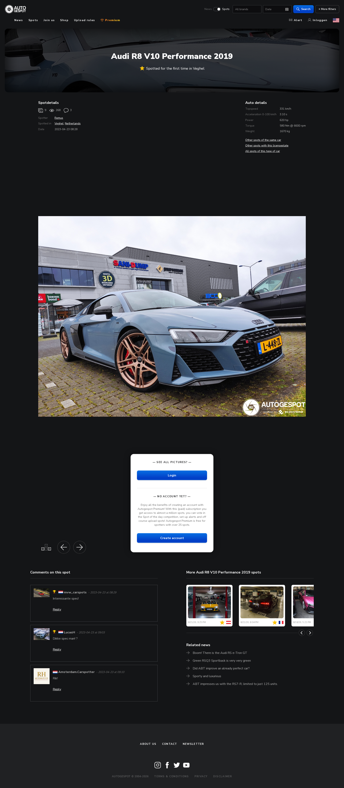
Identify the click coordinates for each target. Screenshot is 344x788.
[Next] (310, 633)
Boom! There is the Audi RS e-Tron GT (220, 653)
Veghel (59, 123)
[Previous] (302, 633)
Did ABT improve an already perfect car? (221, 668)
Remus (59, 118)
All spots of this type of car (262, 151)
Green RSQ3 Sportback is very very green (222, 660)
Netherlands (73, 123)
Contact (169, 744)
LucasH (69, 632)
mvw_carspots (75, 592)
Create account (172, 538)
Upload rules (84, 20)
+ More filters (327, 9)
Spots (226, 9)
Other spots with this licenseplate (266, 145)
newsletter (193, 744)
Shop (64, 20)
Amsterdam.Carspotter (76, 672)
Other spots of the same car (263, 140)
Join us (49, 20)
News (208, 9)
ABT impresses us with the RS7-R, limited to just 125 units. (235, 684)
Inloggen (320, 20)
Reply (57, 609)
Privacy (201, 776)
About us (148, 744)
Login (172, 475)
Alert (298, 20)
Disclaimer (222, 776)
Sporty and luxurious (207, 676)
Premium (112, 20)
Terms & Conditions (171, 776)
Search (306, 9)
